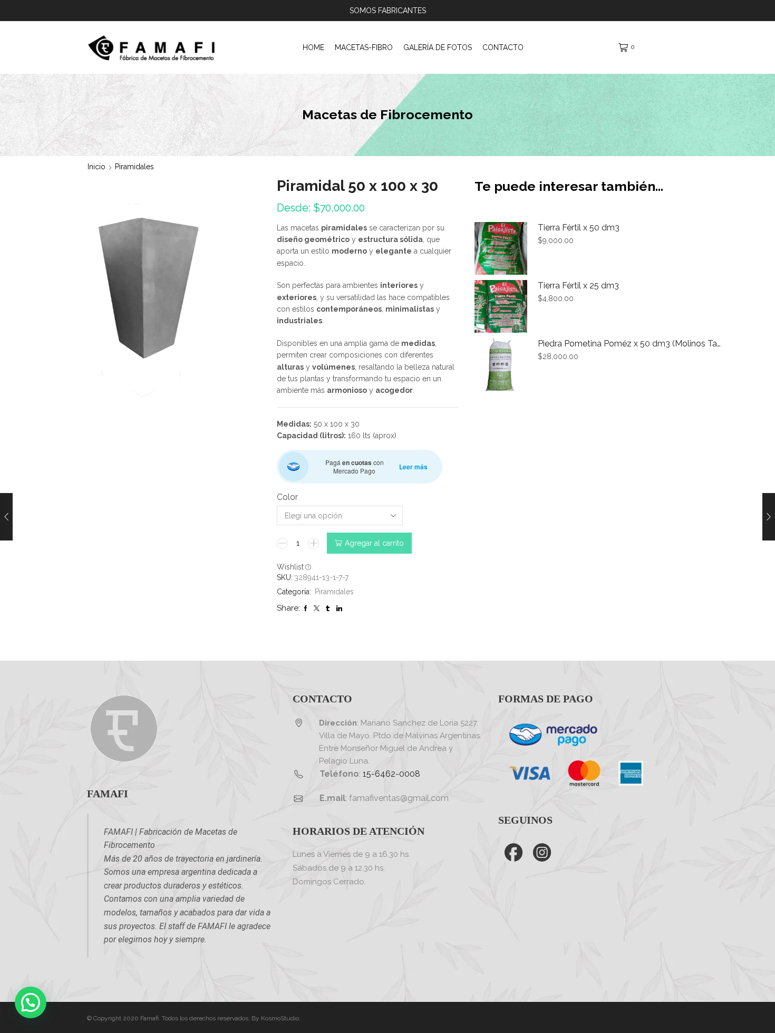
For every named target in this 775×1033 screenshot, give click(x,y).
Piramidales (134, 166)
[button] (30, 1002)
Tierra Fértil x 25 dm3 (578, 286)
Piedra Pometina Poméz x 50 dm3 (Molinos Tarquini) (630, 344)
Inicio (96, 166)
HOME (313, 47)
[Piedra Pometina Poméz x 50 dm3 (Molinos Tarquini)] (500, 364)
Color (287, 497)
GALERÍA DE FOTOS (437, 47)
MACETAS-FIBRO (364, 47)
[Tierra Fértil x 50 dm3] (500, 248)
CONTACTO (503, 47)
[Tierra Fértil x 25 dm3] (500, 306)
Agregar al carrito (374, 543)
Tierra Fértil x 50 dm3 (578, 228)
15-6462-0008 (391, 774)
